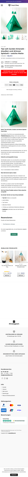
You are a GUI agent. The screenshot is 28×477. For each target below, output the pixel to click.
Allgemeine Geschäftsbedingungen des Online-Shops (11, 430)
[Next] (25, 20)
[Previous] (3, 20)
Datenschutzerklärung (5, 431)
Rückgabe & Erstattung (13, 89)
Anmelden (14, 234)
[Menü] (2, 5)
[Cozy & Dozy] (13, 5)
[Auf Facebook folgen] (2, 378)
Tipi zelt (3, 46)
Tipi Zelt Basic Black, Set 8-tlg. (7, 266)
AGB (7, 89)
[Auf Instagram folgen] (14, 321)
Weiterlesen (7, 275)
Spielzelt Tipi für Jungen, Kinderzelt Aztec (21, 266)
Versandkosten (9, 58)
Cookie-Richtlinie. (22, 471)
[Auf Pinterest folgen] (7, 378)
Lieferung (20, 89)
